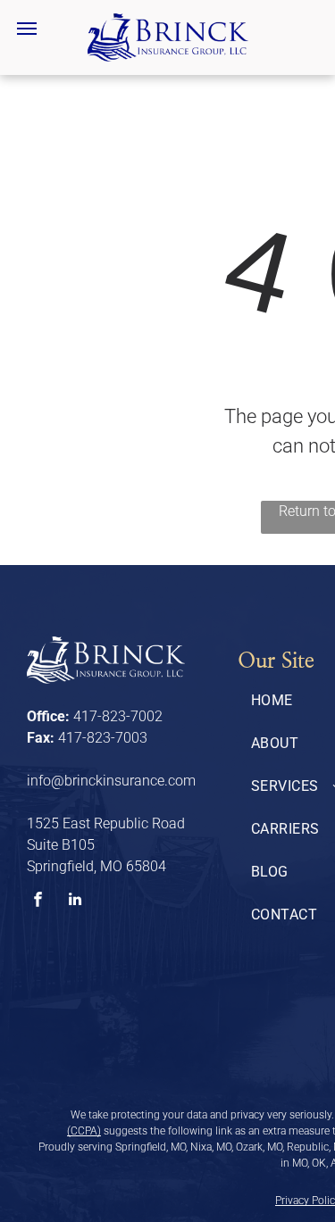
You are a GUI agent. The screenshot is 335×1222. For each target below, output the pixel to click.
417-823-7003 (102, 737)
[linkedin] (74, 901)
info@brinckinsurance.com (111, 780)
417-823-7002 (118, 716)
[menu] (27, 28)
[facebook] (38, 901)
